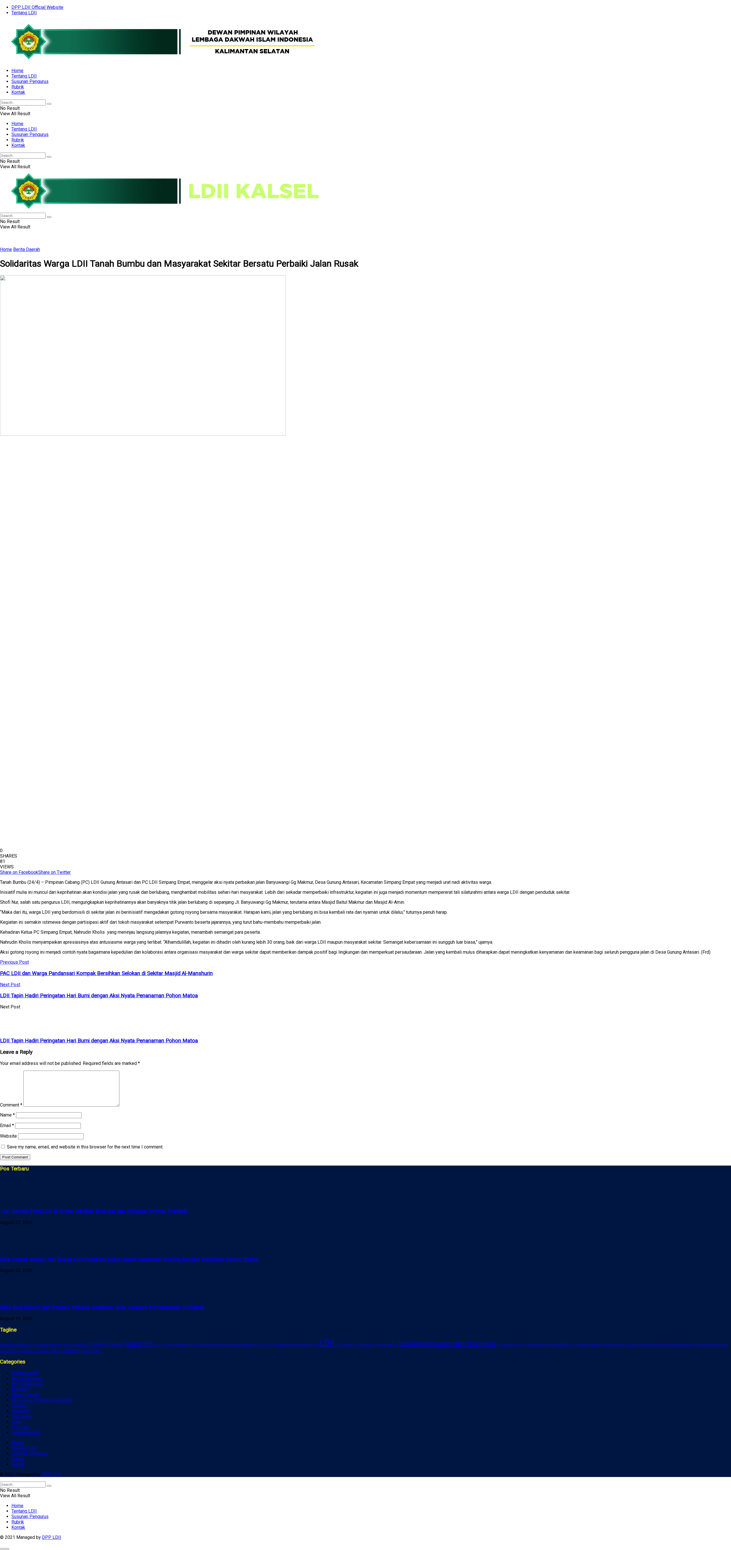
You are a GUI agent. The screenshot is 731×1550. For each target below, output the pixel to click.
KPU (316, 1345)
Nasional (20, 1411)
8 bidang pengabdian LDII (18, 1345)
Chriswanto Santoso (105, 1344)
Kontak (18, 92)
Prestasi (20, 1427)
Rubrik (17, 87)
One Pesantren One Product (545, 1345)
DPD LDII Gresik (163, 1345)
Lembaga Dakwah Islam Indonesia (447, 1343)
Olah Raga (21, 1416)
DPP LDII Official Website (37, 7)
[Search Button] (49, 104)
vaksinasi (71, 1350)
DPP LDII (51, 1474)
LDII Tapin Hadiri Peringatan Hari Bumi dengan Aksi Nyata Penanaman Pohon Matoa (99, 1041)
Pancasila (608, 1345)
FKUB (195, 1345)
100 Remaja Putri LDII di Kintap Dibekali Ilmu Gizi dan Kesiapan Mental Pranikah (94, 1211)
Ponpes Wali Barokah (651, 1345)
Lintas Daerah (25, 1394)
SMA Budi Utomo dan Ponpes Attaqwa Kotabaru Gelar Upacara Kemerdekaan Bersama (102, 1307)
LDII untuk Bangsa (385, 1345)
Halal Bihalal (209, 1345)
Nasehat (19, 1405)
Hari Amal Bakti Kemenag (237, 1345)
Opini (16, 1422)
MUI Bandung (506, 1345)
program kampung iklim (711, 1345)
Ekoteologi (183, 1345)
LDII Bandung (345, 1345)
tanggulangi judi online (33, 1351)
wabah (85, 1351)
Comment (11, 1105)
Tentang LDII (24, 12)
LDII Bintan (363, 1345)
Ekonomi (20, 1389)
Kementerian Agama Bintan (293, 1345)
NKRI (521, 1345)
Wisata (96, 1351)
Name (7, 1115)
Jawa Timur (264, 1345)
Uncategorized (26, 1432)
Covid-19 (137, 1343)
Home (17, 70)
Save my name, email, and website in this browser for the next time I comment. (85, 1147)
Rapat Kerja (8, 1351)
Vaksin (56, 1350)
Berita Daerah (26, 249)
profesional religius (680, 1345)
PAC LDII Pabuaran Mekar (583, 1345)
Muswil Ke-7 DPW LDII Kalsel (41, 1400)
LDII (327, 1343)
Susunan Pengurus (30, 81)
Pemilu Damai (626, 1345)
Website (8, 1136)
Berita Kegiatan (26, 1378)
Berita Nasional (26, 1384)
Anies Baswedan (74, 1345)
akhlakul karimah (49, 1345)
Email (7, 1125)
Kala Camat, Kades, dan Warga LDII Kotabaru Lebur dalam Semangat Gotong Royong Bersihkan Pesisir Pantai (129, 1259)
